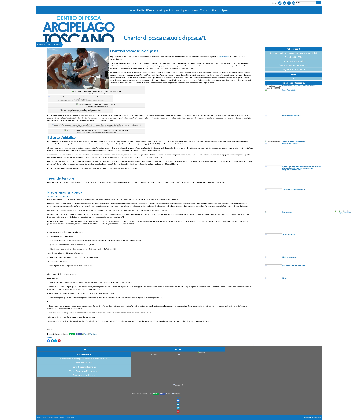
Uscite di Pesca (145, 10)
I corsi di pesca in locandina (294, 61)
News (195, 10)
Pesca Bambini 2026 (294, 57)
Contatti (204, 10)
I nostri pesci (163, 10)
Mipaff (284, 278)
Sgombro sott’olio (288, 234)
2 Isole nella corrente (289, 257)
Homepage (41, 44)
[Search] (318, 2)
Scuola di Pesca (54, 44)
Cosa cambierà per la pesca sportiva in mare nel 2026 (293, 53)
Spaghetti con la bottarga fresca (293, 189)
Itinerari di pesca (220, 10)
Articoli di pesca (180, 10)
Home (131, 10)
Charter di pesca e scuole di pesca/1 (165, 37)
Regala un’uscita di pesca (294, 69)
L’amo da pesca (287, 212)
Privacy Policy (70, 417)
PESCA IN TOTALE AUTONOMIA (293, 265)
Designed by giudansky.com (312, 417)
